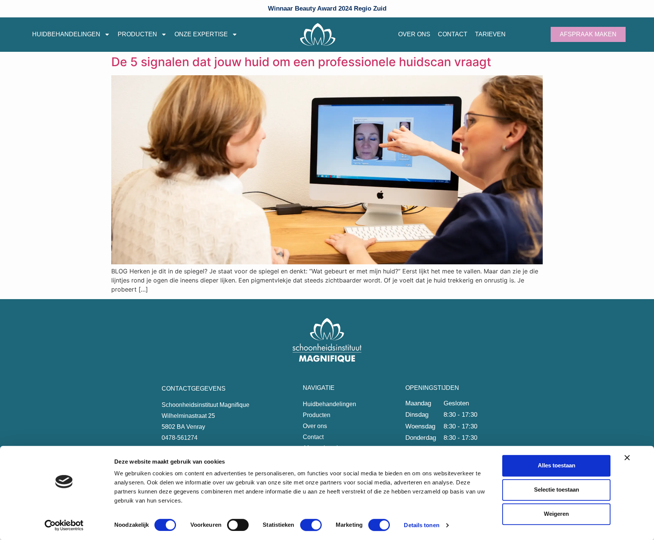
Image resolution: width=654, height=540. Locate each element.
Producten (137, 34)
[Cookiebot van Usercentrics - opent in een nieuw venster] (64, 525)
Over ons (414, 34)
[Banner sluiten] (627, 457)
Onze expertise (201, 34)
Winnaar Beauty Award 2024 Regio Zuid (327, 8)
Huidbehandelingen (66, 34)
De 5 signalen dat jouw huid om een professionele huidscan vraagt (301, 61)
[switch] (238, 525)
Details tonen (421, 525)
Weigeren (556, 514)
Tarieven (490, 34)
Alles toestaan (556, 465)
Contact (452, 34)
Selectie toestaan (556, 489)
